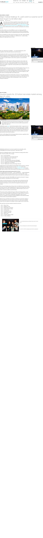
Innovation (26, 2)
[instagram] (41, 2)
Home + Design (17, 2)
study (8, 126)
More (33, 2)
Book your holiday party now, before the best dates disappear (28, 225)
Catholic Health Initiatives (21, 24)
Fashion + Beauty (22, 2)
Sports (29, 2)
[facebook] (38, 2)
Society (14, 2)
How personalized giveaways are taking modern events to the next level (29, 222)
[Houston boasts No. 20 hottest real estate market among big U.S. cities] (14, 109)
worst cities (19, 166)
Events (31, 2)
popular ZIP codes (21, 167)
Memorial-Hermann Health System (11, 25)
